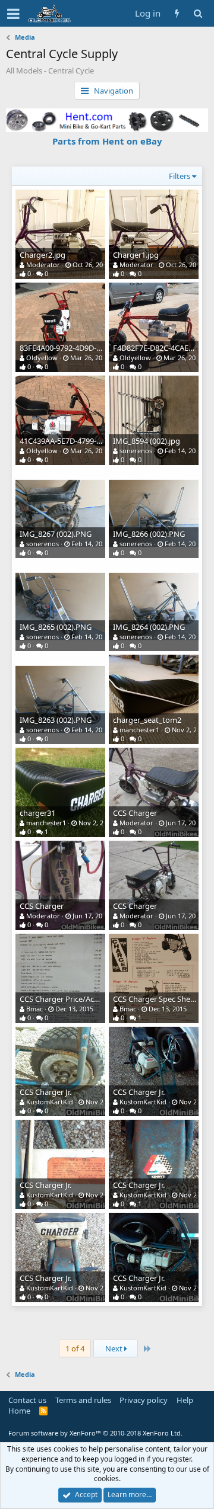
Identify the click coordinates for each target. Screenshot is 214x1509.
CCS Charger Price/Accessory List (77, 999)
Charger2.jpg (42, 254)
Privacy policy (143, 1400)
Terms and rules (83, 1400)
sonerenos (135, 450)
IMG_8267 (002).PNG (56, 533)
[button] (13, 13)
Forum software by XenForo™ (95, 1432)
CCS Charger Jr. (45, 1092)
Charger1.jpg (136, 254)
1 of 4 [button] (74, 1348)
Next (114, 1348)
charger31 (37, 813)
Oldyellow (42, 357)
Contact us (27, 1400)
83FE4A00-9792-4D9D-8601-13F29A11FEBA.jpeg (102, 347)
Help (185, 1400)
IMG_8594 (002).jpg (146, 440)
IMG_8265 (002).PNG (56, 626)
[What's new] (176, 13)
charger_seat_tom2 (147, 720)
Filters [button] (179, 176)
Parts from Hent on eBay (107, 141)
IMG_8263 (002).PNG (56, 720)
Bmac (34, 1008)
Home (19, 1410)
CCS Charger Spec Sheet (155, 999)
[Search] (197, 13)
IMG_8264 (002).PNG (149, 626)
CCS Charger (135, 813)
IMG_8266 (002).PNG (149, 533)
